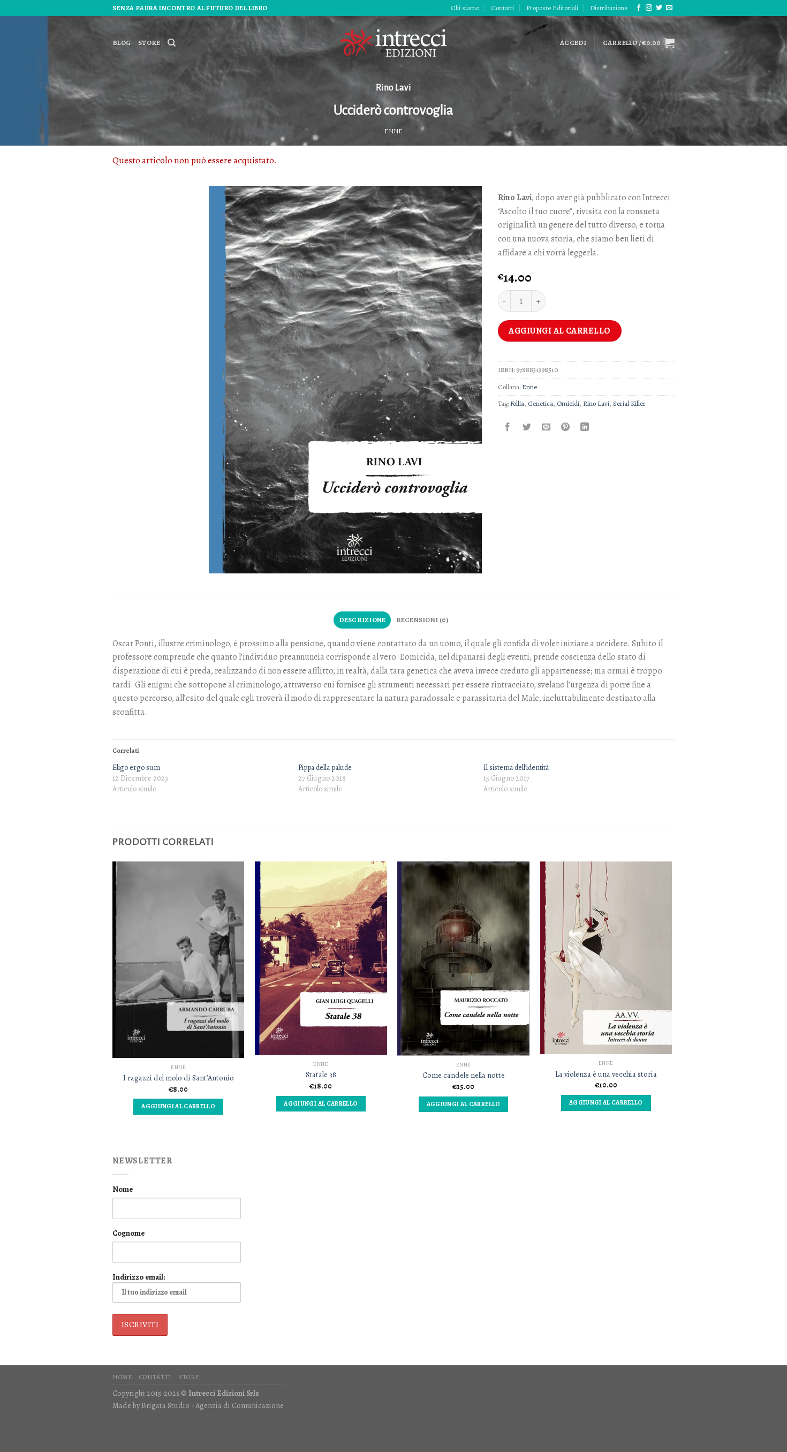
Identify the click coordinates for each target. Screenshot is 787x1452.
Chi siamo (465, 7)
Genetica (540, 403)
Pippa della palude (325, 767)
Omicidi (568, 403)
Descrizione (362, 619)
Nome (122, 1189)
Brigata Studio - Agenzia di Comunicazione (212, 1405)
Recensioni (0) (422, 619)
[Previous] (113, 998)
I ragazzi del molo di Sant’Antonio (178, 1078)
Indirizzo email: (138, 1277)
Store (149, 42)
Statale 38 (321, 1075)
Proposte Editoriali (552, 7)
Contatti (502, 7)
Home (122, 1377)
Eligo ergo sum (136, 767)
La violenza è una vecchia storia (606, 1074)
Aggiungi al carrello (560, 331)
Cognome (128, 1233)
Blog (121, 42)
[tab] (362, 620)
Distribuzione (608, 7)
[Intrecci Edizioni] (393, 43)
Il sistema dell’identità (516, 767)
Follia (517, 403)
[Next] (671, 998)
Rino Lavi (393, 88)
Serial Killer (629, 403)
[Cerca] (172, 43)
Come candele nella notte (463, 1075)
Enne (393, 130)
